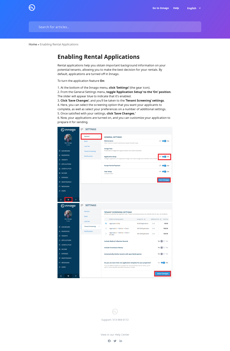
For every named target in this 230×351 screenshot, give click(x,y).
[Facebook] (109, 341)
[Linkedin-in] (120, 341)
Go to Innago (161, 8)
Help (176, 8)
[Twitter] (115, 341)
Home (33, 44)
